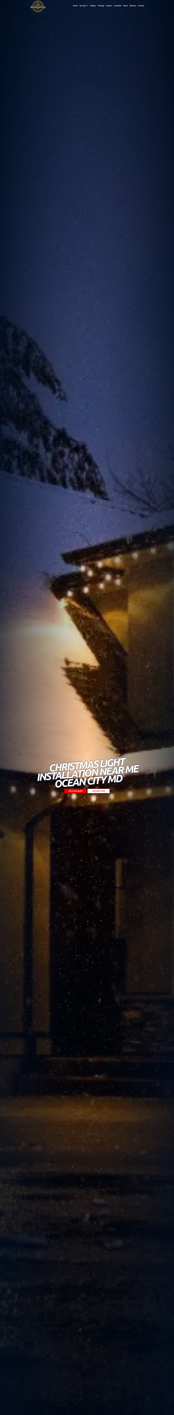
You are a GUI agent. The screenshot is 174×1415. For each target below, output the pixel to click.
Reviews (133, 5)
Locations (117, 5)
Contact (141, 5)
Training (100, 5)
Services (82, 5)
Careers (109, 5)
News (125, 5)
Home (75, 5)
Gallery (93, 5)
